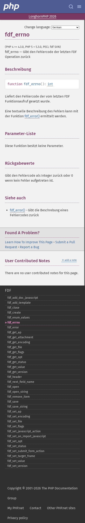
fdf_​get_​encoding (18, 342)
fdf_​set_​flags (15, 426)
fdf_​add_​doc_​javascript (22, 298)
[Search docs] (71, 6)
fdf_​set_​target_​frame (21, 456)
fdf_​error (13, 327)
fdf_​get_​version (17, 372)
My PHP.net (15, 508)
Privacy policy (17, 518)
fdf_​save (13, 401)
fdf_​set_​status (16, 446)
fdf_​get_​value (16, 367)
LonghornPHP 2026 (42, 16)
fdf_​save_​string (17, 406)
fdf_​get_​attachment (20, 337)
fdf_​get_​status (16, 362)
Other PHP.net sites (61, 508)
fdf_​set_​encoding (18, 416)
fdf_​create (14, 312)
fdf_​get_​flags (15, 352)
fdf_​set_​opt (14, 441)
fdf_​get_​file (14, 347)
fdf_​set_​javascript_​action (24, 431)
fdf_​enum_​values (18, 317)
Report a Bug (29, 247)
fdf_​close (13, 307)
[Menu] (79, 6)
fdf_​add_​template (19, 302)
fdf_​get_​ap (14, 332)
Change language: (37, 27)
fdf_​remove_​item (18, 396)
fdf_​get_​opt (14, 357)
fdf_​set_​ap (14, 411)
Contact (35, 508)
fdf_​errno (13, 322)
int (50, 84)
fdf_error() (32, 116)
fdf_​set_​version (17, 466)
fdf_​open (13, 387)
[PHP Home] (11, 6)
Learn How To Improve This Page (29, 242)
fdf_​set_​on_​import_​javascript (26, 436)
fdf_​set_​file (14, 421)
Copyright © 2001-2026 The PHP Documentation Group (42, 493)
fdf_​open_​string (17, 392)
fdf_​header (14, 377)
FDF (8, 290)
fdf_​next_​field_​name (20, 382)
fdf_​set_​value (16, 461)
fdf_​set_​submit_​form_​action (25, 451)
